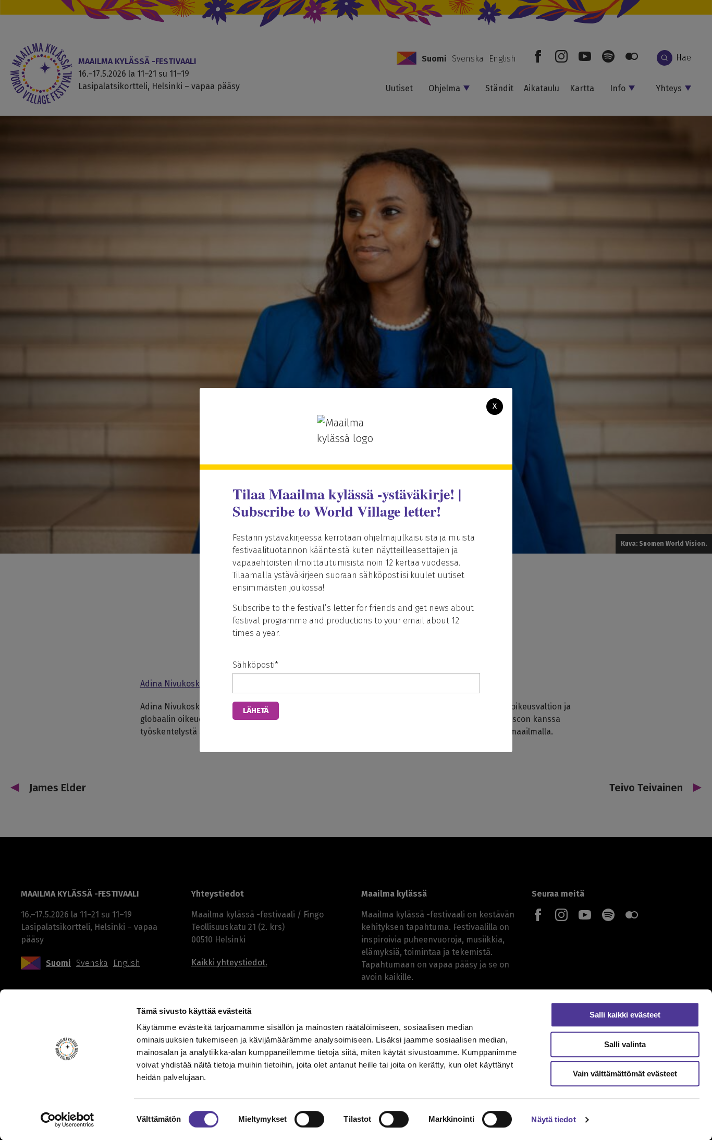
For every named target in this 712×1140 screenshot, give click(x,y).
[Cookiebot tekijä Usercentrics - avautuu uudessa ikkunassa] (67, 1119)
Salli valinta (625, 1044)
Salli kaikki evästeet (625, 1014)
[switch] (309, 1119)
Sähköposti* (255, 665)
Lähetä (255, 710)
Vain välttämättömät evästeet (625, 1073)
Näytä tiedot (553, 1119)
